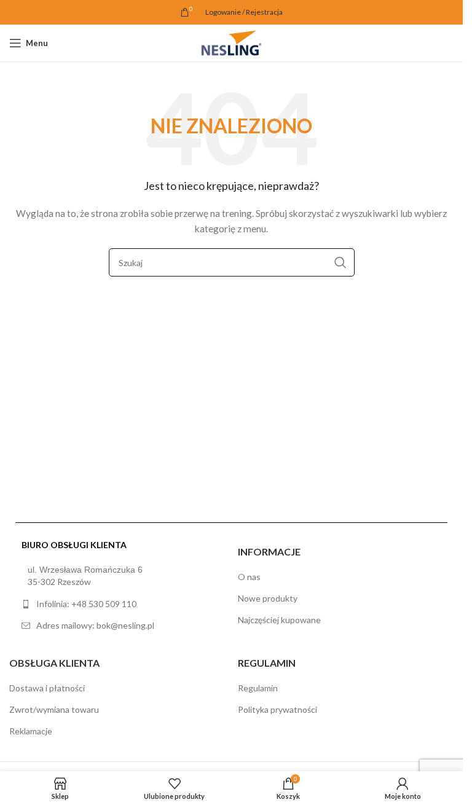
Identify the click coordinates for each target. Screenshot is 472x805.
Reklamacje (30, 731)
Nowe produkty (267, 598)
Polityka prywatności (277, 709)
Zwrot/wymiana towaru (54, 709)
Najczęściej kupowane (279, 620)
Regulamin (258, 688)
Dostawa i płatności (47, 688)
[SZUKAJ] (340, 262)
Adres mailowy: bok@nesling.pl (95, 625)
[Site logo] (231, 42)
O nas (249, 576)
